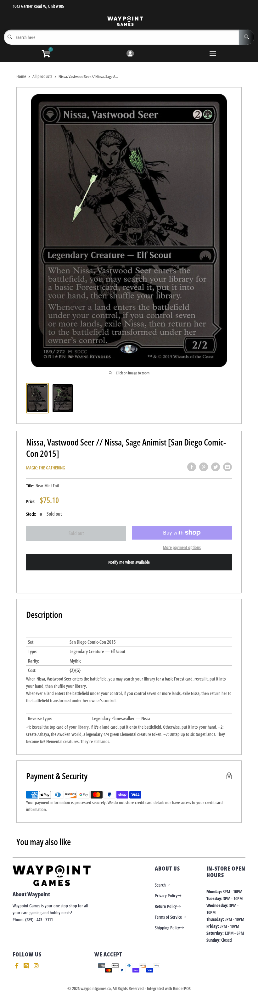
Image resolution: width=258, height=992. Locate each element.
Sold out (76, 533)
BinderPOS (182, 988)
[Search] (246, 37)
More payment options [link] (182, 547)
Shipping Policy (167, 928)
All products (42, 76)
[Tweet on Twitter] (215, 466)
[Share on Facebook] (191, 466)
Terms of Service (168, 917)
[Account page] (130, 54)
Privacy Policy (166, 896)
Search (160, 885)
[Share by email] (227, 466)
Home (21, 76)
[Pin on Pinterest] (203, 466)
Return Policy (166, 906)
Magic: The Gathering (45, 468)
